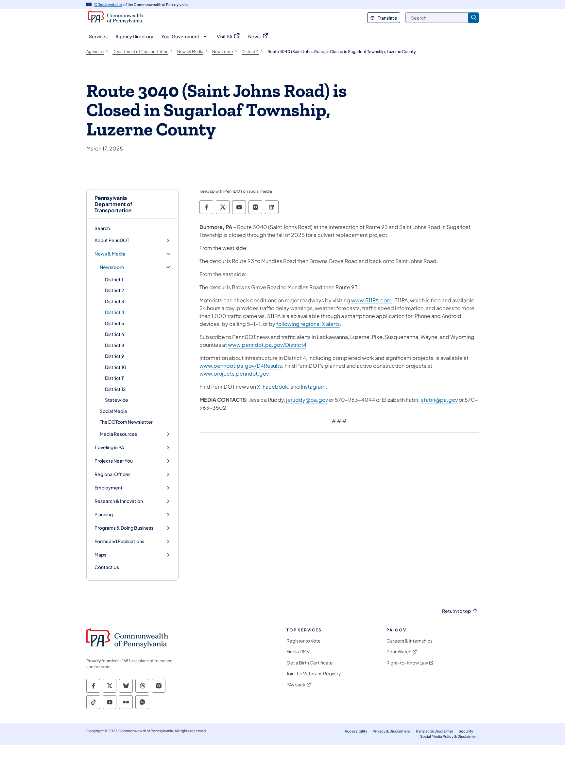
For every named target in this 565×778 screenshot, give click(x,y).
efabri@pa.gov (439, 399)
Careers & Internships (409, 641)
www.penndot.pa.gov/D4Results (240, 365)
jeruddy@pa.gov (307, 399)
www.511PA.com (371, 300)
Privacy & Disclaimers (391, 731)
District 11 (115, 378)
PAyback (295, 684)
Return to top (456, 611)
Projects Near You (113, 461)
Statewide (116, 400)
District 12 (115, 389)
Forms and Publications (119, 541)
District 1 (114, 279)
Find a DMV (298, 651)
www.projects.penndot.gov (233, 373)
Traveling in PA (109, 447)
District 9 (114, 356)
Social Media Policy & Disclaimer (448, 736)
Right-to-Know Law (407, 662)
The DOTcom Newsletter (126, 422)
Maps (100, 554)
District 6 (114, 334)
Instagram (313, 386)
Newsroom (112, 267)
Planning (103, 514)
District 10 (115, 367)
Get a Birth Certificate (309, 662)
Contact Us (106, 567)
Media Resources (118, 434)
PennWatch (398, 651)
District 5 (114, 323)
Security (466, 731)
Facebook (275, 386)
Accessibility (356, 731)
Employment (108, 487)
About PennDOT (111, 240)
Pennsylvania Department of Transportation (113, 204)
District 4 (114, 312)
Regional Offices (112, 474)
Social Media (113, 411)
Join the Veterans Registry (313, 673)
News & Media (109, 253)
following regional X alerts (308, 323)
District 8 (114, 345)
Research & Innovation (118, 501)
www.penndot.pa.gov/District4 (267, 344)
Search (102, 228)
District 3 (114, 301)
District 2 (114, 290)
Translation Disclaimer (434, 731)
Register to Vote (303, 641)
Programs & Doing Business (123, 528)
